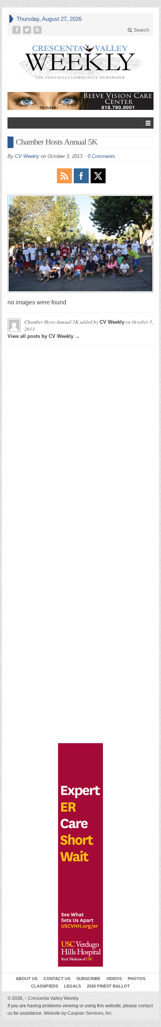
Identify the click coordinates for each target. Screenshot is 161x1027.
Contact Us (56, 978)
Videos (114, 978)
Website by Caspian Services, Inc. (78, 1013)
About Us (26, 978)
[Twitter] (27, 30)
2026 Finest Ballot (108, 986)
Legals (72, 986)
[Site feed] (38, 30)
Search (140, 30)
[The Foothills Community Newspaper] (80, 61)
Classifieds (44, 986)
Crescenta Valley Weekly (52, 998)
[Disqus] (80, 444)
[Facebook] (17, 30)
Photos (136, 978)
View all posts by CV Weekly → (43, 336)
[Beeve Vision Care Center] (80, 101)
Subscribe (88, 978)
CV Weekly (27, 156)
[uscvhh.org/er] (80, 855)
